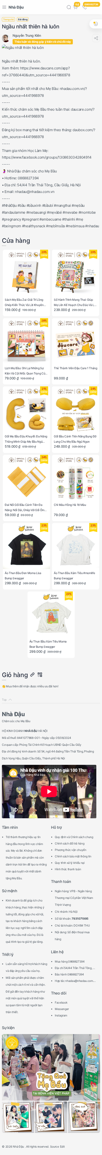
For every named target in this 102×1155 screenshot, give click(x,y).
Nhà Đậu (16, 7)
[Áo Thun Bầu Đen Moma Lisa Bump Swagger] (26, 546)
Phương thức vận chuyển (70, 850)
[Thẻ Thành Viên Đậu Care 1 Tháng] (75, 342)
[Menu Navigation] (4, 7)
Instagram (61, 1015)
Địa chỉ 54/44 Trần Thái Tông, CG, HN (75, 968)
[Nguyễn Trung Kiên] (27, 35)
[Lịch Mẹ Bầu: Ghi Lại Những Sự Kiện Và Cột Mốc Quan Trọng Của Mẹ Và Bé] (26, 342)
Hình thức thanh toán (68, 869)
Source (54, 1146)
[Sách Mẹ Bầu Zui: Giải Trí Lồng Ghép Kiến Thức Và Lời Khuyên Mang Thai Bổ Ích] (26, 273)
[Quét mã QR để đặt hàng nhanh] (39, 675)
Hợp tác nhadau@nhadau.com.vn (75, 981)
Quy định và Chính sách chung (74, 837)
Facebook (61, 1002)
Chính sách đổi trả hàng (69, 843)
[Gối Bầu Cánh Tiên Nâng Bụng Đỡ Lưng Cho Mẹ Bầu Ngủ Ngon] (75, 410)
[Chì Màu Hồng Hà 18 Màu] (75, 478)
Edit (62, 1146)
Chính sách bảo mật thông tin (73, 856)
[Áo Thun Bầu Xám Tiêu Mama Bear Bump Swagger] (51, 615)
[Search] (68, 7)
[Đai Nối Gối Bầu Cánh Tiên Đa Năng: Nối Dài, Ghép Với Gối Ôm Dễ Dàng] (26, 478)
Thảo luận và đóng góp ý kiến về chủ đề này (42, 41)
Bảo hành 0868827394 (69, 974)
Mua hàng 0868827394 (70, 961)
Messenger (62, 1009)
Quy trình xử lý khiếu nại (70, 863)
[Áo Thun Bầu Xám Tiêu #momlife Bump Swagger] (75, 546)
